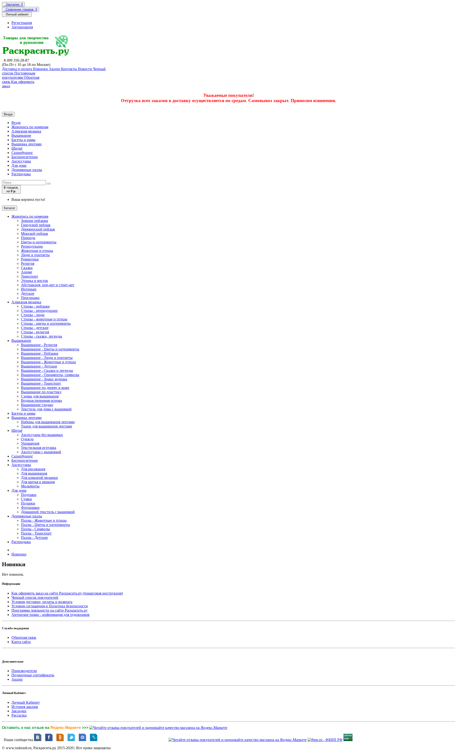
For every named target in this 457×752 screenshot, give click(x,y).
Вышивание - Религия (39, 345)
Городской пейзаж (35, 225)
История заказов (24, 707)
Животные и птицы (37, 251)
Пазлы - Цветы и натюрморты (45, 525)
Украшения (30, 443)
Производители (24, 671)
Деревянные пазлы (26, 170)
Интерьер (28, 289)
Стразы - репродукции (39, 311)
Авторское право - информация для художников (50, 615)
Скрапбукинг (22, 153)
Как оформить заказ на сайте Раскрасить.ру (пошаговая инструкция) (67, 593)
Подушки (28, 495)
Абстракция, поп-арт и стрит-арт (47, 285)
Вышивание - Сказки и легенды (47, 371)
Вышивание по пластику (41, 392)
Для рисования (33, 469)
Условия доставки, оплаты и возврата (41, 602)
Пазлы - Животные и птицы (44, 520)
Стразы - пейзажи (35, 306)
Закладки (18, 711)
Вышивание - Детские (39, 366)
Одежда (27, 439)
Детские (27, 293)
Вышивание (21, 135)
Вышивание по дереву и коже (45, 388)
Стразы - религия (35, 332)
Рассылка (19, 715)
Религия (27, 263)
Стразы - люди (33, 315)
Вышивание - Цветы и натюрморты (50, 349)
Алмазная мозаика (26, 131)
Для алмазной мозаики (39, 478)
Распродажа (21, 174)
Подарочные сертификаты (32, 675)
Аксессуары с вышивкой (41, 452)
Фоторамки (30, 508)
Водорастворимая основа (41, 400)
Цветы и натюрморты (38, 242)
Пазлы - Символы (35, 529)
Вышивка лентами (26, 144)
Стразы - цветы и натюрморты (46, 323)
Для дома (18, 165)
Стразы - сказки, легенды (41, 336)
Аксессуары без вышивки (42, 435)
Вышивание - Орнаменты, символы (50, 375)
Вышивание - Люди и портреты (47, 358)
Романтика (30, 259)
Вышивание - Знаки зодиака (44, 379)
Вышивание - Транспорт (41, 383)
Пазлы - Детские (34, 538)
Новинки (18, 554)
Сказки (27, 268)
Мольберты (30, 486)
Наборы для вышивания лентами (48, 422)
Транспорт (29, 276)
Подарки (28, 503)
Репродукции (32, 246)
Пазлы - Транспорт (36, 533)
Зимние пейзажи (34, 221)
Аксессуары (21, 161)
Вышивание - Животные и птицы (48, 362)
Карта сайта (21, 642)
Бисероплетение (24, 157)
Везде (16, 123)
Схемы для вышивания (40, 396)
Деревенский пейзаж (38, 229)
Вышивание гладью (37, 405)
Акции (17, 679)
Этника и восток (34, 281)
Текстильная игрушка (38, 448)
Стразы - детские (35, 328)
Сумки (26, 499)
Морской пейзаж (34, 233)
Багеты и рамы (23, 140)
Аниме (26, 272)
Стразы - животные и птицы (44, 319)
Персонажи (30, 298)
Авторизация (22, 27)
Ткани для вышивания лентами (46, 426)
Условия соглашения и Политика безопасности (49, 606)
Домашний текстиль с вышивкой (48, 512)
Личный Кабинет (25, 702)
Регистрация (21, 23)
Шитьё (16, 148)
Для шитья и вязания (38, 482)
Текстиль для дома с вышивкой (46, 409)
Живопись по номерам (29, 127)
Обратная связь (23, 637)
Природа (28, 238)
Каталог (9, 208)
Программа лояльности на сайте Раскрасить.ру (49, 610)
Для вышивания (34, 473)
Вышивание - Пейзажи (39, 353)
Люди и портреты (35, 255)
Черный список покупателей (34, 597)
